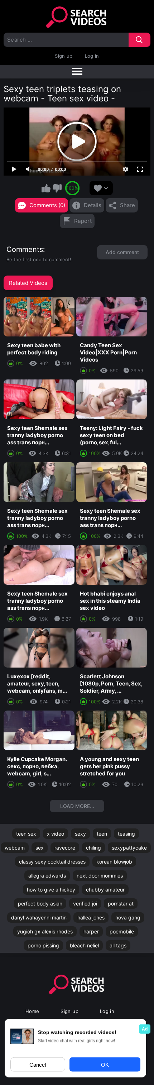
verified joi (85, 903)
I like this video (45, 188)
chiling (93, 848)
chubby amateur (105, 889)
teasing (126, 834)
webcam (15, 848)
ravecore (64, 848)
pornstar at (121, 903)
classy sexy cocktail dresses (52, 862)
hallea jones (91, 917)
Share (127, 205)
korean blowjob (114, 862)
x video (55, 834)
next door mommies (100, 876)
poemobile (122, 931)
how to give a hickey (51, 889)
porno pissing (43, 945)
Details (92, 205)
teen (102, 834)
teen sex (26, 834)
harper (91, 931)
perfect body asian (40, 903)
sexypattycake (129, 848)
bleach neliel (84, 945)
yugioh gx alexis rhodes (45, 931)
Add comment (122, 252)
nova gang (127, 917)
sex (39, 848)
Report (83, 221)
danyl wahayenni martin (39, 917)
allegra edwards (47, 876)
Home (32, 1011)
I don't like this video (57, 188)
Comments (24, 249)
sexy (80, 834)
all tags (118, 945)
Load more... (77, 806)
